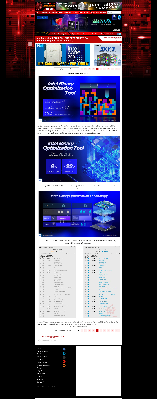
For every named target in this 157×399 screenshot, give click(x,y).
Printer (39, 368)
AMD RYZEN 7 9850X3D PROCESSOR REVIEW (52, 337)
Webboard (40, 379)
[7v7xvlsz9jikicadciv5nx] (79, 238)
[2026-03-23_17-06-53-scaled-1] (79, 123)
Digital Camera (42, 362)
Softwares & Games (43, 365)
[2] (79, 319)
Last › (117, 69)
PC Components (42, 351)
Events (39, 376)
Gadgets (40, 359)
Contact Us (40, 382)
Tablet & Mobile (42, 357)
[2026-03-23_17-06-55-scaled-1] (79, 183)
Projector (40, 371)
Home (39, 348)
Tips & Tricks (41, 373)
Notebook (40, 354)
